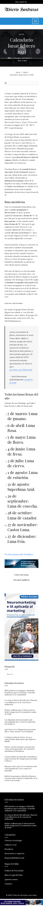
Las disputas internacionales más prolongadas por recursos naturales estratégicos (20, 722)
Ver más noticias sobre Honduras (19, 554)
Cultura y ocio (11, 845)
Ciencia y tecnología (13, 840)
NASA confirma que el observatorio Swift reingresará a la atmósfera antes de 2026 (20, 712)
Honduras (9, 849)
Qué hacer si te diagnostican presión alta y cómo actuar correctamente (20, 731)
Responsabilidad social (14, 858)
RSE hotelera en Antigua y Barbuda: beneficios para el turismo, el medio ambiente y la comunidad (20, 693)
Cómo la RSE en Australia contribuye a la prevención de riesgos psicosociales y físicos (21, 759)
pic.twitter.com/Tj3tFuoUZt (21, 370)
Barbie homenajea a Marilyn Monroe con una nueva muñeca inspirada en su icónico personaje (21, 778)
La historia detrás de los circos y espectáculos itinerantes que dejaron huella (20, 739)
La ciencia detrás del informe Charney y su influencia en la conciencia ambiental (21, 702)
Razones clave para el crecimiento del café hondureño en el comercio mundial (21, 768)
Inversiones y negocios (14, 853)
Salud (21, 34)
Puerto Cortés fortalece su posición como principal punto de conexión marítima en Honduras (20, 749)
